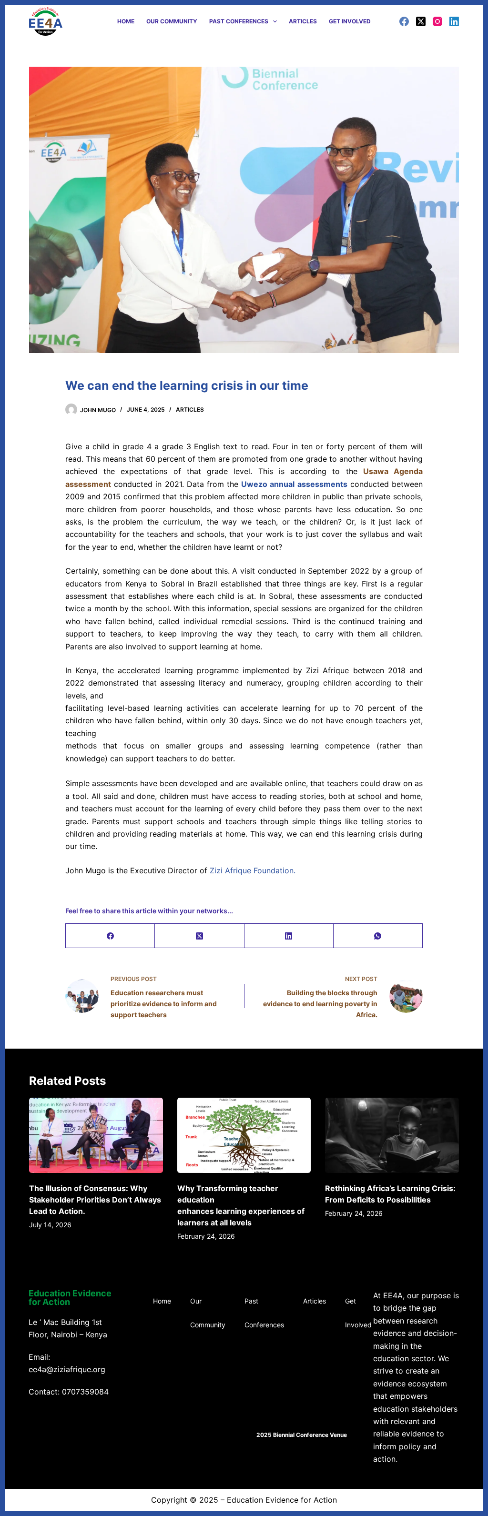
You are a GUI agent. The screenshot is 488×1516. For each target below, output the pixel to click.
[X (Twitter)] (421, 21)
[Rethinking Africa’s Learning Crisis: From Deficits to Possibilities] (392, 1135)
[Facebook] (404, 21)
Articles (303, 21)
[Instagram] (437, 21)
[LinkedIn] (454, 21)
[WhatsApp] (378, 936)
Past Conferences (238, 21)
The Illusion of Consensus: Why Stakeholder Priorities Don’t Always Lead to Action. (95, 1199)
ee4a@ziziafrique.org (67, 1369)
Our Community (171, 21)
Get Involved (350, 21)
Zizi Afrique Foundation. (252, 870)
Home (125, 21)
